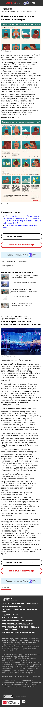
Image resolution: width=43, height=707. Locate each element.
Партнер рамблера (21, 696)
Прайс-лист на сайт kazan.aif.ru (17, 624)
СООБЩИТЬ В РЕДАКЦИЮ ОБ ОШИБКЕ (18, 632)
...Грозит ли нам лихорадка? (20, 296)
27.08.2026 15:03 (7, 316)
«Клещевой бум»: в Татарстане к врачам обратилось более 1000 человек (24, 276)
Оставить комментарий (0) (21, 245)
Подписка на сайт (10, 615)
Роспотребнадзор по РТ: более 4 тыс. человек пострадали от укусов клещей (21, 217)
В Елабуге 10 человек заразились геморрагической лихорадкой (21, 304)
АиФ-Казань (6, 51)
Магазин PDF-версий (11, 606)
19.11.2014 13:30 (6, 9)
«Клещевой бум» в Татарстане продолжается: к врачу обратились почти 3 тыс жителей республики (24, 291)
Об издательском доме (13, 603)
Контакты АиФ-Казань (12, 618)
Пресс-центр (32, 603)
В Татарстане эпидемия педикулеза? (23, 282)
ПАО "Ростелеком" (8, 356)
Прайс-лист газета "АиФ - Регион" (17, 621)
